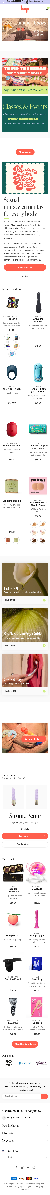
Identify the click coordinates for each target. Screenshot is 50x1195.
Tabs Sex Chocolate (13, 890)
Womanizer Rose (12, 445)
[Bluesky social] (22, 1167)
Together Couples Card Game (38, 447)
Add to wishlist (23, 844)
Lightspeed (21, 1187)
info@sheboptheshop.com (18, 1118)
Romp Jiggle (37, 935)
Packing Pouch (13, 979)
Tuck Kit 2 (36, 1023)
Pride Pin (12, 319)
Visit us (25, 276)
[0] (46, 9)
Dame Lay (36, 979)
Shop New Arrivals (23, 1044)
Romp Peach (13, 935)
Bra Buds (37, 889)
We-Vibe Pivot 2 (12, 389)
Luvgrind (13, 1023)
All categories (25, 152)
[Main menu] (4, 9)
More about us (25, 267)
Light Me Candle (12, 501)
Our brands (8, 1055)
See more (23, 836)
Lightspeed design (34, 1187)
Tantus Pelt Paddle (38, 320)
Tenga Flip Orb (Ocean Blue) (38, 390)
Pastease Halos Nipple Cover (38, 503)
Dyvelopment (25, 1190)
